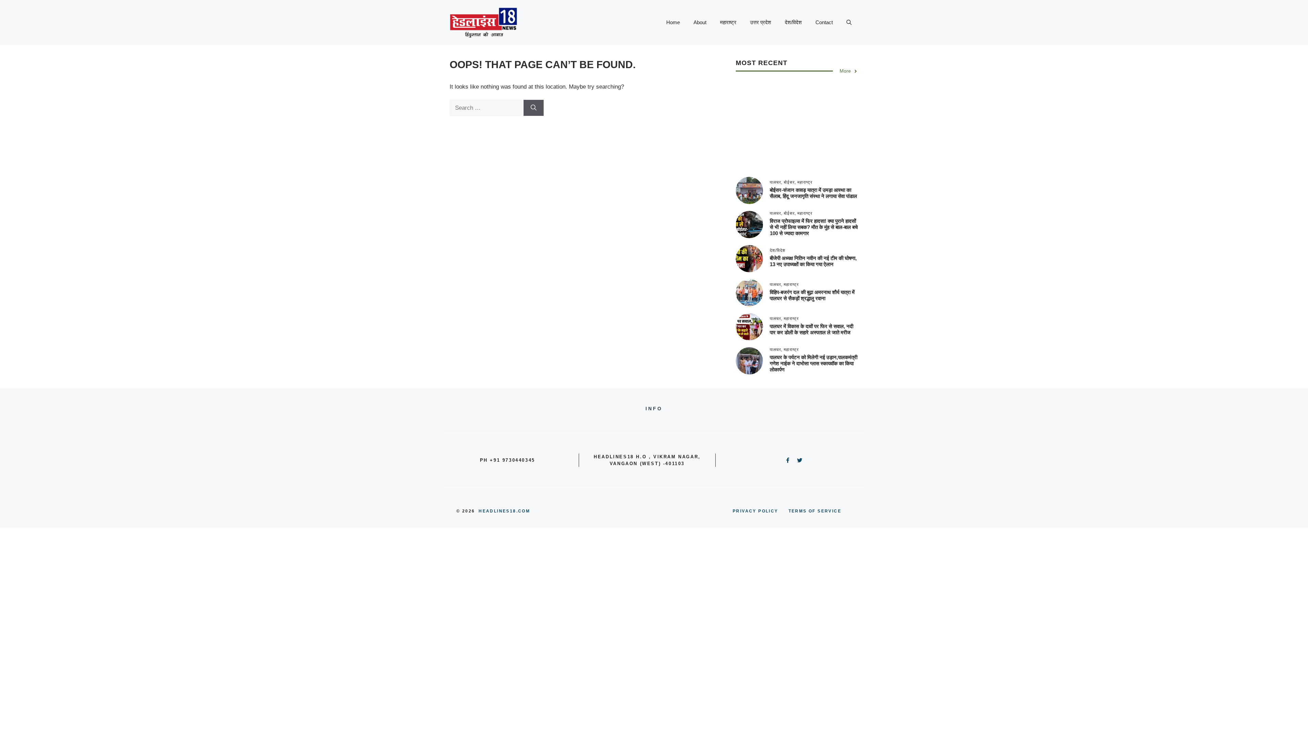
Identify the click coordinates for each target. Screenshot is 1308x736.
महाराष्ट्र (728, 22)
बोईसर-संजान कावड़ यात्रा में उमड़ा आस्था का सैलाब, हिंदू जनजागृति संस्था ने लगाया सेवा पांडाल (813, 193)
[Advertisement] (797, 129)
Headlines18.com (504, 511)
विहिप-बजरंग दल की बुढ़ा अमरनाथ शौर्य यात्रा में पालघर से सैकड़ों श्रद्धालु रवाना (812, 295)
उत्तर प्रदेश (760, 22)
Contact (824, 22)
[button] (849, 22)
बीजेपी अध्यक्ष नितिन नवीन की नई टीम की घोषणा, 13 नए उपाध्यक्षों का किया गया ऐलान (813, 261)
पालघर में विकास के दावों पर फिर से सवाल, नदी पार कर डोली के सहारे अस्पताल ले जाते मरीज (811, 329)
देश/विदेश (793, 22)
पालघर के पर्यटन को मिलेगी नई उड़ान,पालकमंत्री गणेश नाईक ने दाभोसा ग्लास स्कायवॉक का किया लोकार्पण (813, 363)
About (700, 22)
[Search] (534, 108)
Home (673, 22)
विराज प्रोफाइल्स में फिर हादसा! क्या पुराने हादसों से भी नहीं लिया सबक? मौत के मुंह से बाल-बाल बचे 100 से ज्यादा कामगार (814, 227)
